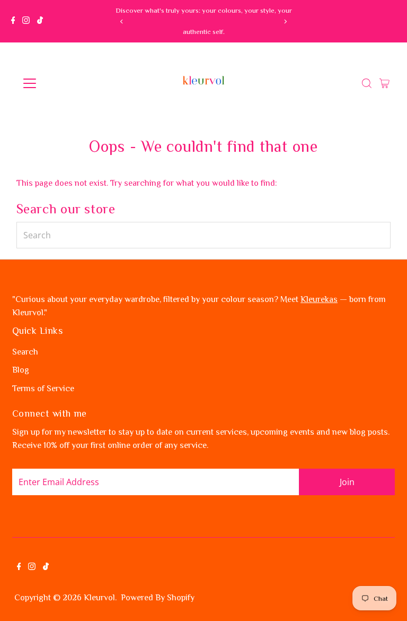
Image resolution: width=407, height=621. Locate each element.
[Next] (285, 21)
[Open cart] (384, 83)
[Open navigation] (60, 83)
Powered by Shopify (157, 597)
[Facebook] (13, 21)
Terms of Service (43, 388)
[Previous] (122, 21)
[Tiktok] (40, 21)
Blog (20, 370)
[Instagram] (26, 21)
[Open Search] (366, 83)
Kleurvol (99, 597)
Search (25, 352)
